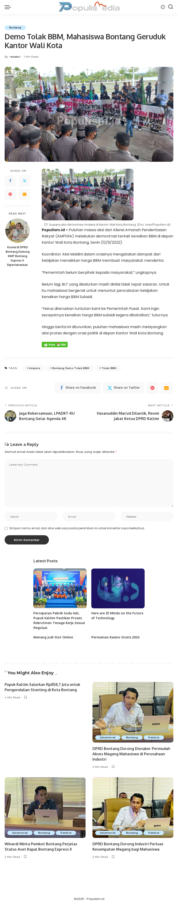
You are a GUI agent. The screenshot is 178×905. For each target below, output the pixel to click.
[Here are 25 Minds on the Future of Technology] (118, 589)
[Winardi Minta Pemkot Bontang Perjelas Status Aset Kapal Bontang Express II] (45, 807)
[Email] (24, 194)
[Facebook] (10, 181)
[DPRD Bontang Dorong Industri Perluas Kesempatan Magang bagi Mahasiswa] (132, 807)
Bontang (15, 27)
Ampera (34, 368)
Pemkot (153, 737)
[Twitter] (24, 181)
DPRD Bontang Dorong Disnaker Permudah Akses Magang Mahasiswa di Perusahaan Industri (131, 754)
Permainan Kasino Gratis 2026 (115, 637)
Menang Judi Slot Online (53, 637)
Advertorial (108, 737)
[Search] (170, 7)
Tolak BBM (109, 368)
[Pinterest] (10, 194)
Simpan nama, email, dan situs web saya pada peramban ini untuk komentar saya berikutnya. (77, 528)
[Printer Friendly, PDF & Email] (55, 344)
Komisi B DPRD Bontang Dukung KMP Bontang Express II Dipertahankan (17, 256)
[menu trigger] (9, 7)
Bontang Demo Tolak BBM (70, 368)
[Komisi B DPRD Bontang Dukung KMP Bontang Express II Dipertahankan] (17, 230)
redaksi (15, 56)
